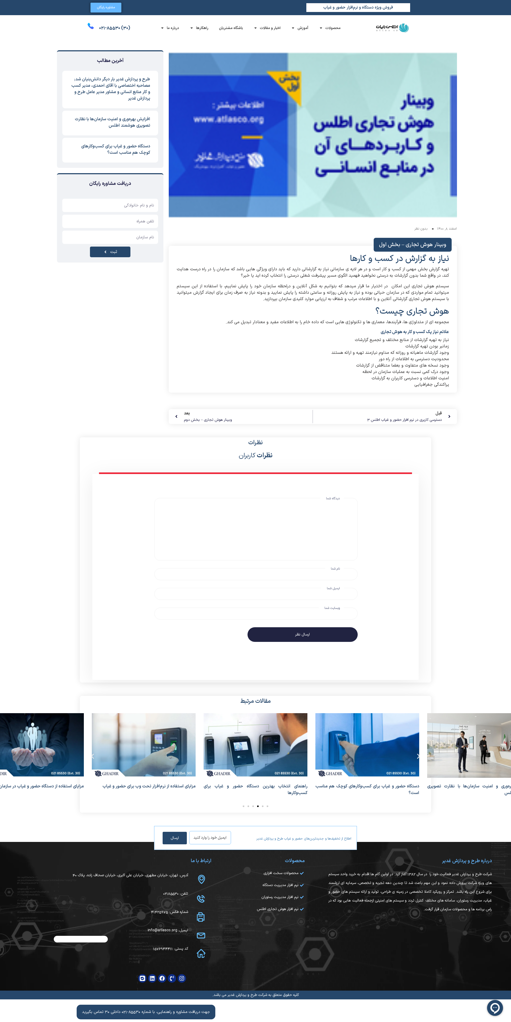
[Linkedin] (152, 978)
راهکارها (202, 28)
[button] (92, 756)
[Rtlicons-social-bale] (142, 978)
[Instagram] (182, 978)
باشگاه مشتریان (231, 28)
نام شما (335, 568)
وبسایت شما (332, 608)
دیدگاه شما (333, 498)
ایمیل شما (333, 588)
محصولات (332, 28)
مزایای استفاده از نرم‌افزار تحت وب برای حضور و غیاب (149, 786)
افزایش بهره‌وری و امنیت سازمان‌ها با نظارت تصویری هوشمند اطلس (112, 122)
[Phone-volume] (172, 978)
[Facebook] (162, 978)
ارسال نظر (302, 634)
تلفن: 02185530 (175, 893)
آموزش (303, 28)
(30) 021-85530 (114, 28)
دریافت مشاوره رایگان (110, 183)
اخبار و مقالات (270, 28)
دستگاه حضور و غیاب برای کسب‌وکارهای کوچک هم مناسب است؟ (115, 149)
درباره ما (173, 28)
